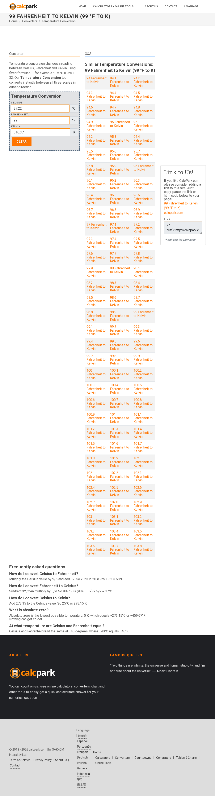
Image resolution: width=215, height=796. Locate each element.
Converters (29, 21)
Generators (163, 757)
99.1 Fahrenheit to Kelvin (96, 330)
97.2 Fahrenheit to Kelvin (143, 228)
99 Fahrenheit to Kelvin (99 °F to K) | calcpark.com (181, 208)
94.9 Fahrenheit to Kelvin (96, 125)
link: (167, 219)
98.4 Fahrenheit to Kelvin (143, 286)
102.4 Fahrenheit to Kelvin (96, 491)
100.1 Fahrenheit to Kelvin (119, 374)
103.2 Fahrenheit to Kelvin (143, 520)
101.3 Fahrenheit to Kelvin (119, 432)
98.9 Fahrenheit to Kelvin (119, 315)
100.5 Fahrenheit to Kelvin (143, 388)
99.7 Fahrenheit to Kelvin (96, 359)
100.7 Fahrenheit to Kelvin (119, 403)
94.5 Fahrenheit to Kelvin (143, 96)
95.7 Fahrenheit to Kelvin (143, 155)
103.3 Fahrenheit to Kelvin (96, 535)
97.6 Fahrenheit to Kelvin (96, 257)
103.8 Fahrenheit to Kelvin (143, 549)
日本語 (81, 784)
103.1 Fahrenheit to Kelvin (119, 520)
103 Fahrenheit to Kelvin (96, 520)
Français (82, 752)
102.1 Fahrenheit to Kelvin (96, 476)
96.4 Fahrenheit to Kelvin (96, 198)
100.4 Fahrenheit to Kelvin (119, 388)
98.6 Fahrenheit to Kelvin (119, 301)
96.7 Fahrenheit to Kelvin (96, 213)
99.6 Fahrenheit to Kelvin (143, 345)
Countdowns (143, 757)
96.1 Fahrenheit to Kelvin (96, 184)
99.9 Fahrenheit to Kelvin (143, 359)
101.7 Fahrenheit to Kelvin (143, 447)
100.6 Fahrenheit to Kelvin (96, 403)
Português (84, 746)
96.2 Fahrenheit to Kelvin (119, 184)
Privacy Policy (43, 760)
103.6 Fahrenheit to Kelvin (96, 549)
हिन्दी (79, 779)
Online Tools (103, 763)
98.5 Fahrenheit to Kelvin (96, 301)
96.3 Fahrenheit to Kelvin (143, 184)
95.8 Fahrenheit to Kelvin (96, 169)
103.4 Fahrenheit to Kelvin (119, 535)
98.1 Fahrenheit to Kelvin (143, 272)
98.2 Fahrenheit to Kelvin (96, 286)
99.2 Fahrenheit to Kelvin (119, 330)
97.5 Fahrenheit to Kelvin (143, 242)
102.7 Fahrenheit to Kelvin (96, 506)
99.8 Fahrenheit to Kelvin (119, 359)
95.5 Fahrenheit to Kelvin (96, 155)
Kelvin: (16, 126)
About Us (61, 760)
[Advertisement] (82, 38)
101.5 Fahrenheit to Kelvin (96, 447)
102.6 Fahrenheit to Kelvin (143, 491)
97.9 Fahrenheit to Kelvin (96, 272)
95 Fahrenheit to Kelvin (120, 124)
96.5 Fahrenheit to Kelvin (119, 198)
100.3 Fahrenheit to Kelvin (96, 388)
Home (13, 21)
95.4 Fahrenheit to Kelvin (143, 140)
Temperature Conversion (59, 21)
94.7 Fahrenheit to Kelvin (119, 111)
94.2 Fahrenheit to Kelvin (143, 82)
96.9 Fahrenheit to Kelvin (143, 213)
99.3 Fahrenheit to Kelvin (143, 330)
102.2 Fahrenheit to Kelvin (119, 476)
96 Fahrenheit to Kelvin (143, 168)
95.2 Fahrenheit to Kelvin (96, 140)
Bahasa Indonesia (83, 771)
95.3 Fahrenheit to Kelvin (119, 140)
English (82, 735)
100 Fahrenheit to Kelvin (96, 374)
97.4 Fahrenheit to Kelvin (119, 242)
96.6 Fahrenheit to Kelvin (143, 198)
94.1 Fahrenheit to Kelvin (119, 82)
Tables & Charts (186, 757)
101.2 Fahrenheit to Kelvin (96, 432)
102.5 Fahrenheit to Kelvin (119, 491)
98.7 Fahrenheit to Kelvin (143, 301)
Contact (15, 765)
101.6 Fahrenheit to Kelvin (119, 447)
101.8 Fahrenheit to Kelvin (96, 462)
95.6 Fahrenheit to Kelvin (119, 155)
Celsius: (17, 102)
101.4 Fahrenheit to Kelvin (143, 432)
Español (82, 741)
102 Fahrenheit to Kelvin (143, 462)
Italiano (82, 763)
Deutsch (82, 757)
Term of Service (19, 760)
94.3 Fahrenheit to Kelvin (96, 96)
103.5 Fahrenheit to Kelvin (143, 535)
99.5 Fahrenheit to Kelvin (119, 345)
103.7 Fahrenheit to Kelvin (119, 549)
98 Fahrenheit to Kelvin (120, 270)
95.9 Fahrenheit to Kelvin (119, 169)
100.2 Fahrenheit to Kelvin (143, 374)
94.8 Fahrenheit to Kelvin (143, 111)
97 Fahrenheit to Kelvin (96, 226)
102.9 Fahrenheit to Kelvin (143, 506)
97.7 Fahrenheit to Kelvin (119, 257)
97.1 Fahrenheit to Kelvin (119, 228)
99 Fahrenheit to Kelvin (143, 314)
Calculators (102, 757)
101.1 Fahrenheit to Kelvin (143, 418)
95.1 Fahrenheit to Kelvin (143, 125)
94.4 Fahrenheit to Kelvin (119, 96)
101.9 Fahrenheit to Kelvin (119, 462)
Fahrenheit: (20, 114)
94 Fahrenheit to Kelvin (96, 80)
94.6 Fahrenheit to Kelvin (96, 111)
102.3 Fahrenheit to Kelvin (143, 476)
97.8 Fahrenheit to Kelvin (143, 257)
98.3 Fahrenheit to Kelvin (119, 286)
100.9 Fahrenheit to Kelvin (96, 418)
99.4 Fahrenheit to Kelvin (96, 345)
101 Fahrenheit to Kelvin (119, 418)
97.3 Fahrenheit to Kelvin (96, 242)
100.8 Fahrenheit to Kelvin (143, 403)
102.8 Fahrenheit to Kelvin (119, 506)
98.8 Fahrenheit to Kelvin (96, 315)
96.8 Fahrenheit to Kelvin (119, 213)
